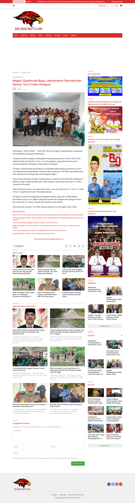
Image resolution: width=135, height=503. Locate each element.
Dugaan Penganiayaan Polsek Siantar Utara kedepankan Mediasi (114, 299)
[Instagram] (116, 484)
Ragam (73, 35)
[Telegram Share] (78, 246)
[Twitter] (113, 484)
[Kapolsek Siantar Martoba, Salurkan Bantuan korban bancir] (73, 284)
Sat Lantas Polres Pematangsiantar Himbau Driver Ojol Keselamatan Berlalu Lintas (113, 353)
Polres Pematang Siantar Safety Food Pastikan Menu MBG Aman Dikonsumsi (39, 230)
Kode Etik (62, 495)
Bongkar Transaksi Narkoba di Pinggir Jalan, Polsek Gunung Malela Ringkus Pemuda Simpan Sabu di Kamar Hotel (95, 317)
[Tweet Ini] (70, 246)
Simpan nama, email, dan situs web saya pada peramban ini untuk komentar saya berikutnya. (46, 458)
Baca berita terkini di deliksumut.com (48, 239)
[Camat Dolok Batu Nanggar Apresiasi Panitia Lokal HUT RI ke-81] (73, 261)
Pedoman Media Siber (76, 495)
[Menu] (14, 5)
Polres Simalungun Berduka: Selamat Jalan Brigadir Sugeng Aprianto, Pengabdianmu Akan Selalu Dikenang (96, 401)
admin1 (19, 88)
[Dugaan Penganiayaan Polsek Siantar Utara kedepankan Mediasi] (114, 290)
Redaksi (54, 495)
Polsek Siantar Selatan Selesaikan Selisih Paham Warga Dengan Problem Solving (114, 317)
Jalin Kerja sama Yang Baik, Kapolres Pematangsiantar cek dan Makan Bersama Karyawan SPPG (96, 437)
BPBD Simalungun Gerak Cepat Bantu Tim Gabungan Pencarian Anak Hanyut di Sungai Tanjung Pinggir (46, 226)
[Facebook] (109, 484)
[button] (117, 5)
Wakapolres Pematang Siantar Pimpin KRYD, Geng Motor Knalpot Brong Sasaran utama (95, 289)
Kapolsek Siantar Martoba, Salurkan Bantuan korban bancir (34, 233)
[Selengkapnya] (121, 335)
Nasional (24, 35)
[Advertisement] (67, 53)
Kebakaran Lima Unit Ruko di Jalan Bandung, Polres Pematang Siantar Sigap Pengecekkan (44, 2)
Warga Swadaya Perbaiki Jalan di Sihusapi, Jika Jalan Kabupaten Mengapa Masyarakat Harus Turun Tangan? (48, 219)
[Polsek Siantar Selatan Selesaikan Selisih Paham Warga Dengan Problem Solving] (114, 308)
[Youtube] (120, 484)
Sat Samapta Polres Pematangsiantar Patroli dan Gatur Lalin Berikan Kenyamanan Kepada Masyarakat (96, 372)
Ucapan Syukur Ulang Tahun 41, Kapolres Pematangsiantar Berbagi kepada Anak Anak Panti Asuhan (114, 419)
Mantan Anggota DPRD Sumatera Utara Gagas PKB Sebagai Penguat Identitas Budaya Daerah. (114, 401)
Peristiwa (48, 35)
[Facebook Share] (66, 246)
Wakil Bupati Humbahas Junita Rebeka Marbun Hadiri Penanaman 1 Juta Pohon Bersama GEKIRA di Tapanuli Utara (96, 419)
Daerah (32, 35)
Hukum (65, 35)
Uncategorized (18, 77)
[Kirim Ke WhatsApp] (83, 246)
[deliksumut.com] (28, 20)
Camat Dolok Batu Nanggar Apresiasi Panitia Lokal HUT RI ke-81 (35, 223)
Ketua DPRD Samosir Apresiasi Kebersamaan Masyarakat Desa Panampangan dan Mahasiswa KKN (48, 215)
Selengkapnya (104, 326)
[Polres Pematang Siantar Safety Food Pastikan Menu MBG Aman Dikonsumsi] (49, 284)
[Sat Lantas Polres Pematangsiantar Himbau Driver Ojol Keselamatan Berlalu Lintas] (114, 344)
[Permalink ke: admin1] (14, 89)
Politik (40, 35)
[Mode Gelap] (121, 5)
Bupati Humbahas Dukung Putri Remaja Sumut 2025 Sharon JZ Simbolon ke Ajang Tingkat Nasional (114, 437)
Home (16, 35)
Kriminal (57, 35)
